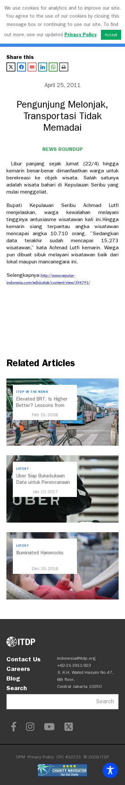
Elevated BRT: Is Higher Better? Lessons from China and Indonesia (42, 405)
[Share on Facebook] (21, 66)
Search (16, 688)
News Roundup (62, 149)
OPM (20, 757)
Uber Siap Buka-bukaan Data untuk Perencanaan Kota (43, 482)
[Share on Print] (63, 66)
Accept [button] (111, 34)
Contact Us (23, 659)
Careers (18, 669)
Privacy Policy (41, 757)
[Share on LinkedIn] (42, 66)
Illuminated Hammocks (39, 553)
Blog (13, 678)
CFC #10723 (68, 757)
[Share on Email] (32, 66)
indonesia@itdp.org (76, 658)
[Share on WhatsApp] (53, 66)
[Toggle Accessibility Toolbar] (110, 770)
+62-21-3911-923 (74, 665)
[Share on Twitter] (10, 66)
